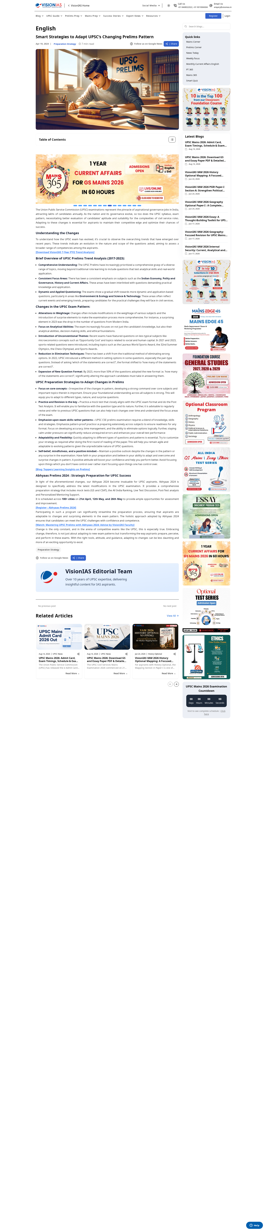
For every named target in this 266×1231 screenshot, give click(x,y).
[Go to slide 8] (110, 205)
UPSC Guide (53, 15)
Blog (38, 15)
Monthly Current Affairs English (202, 63)
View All (171, 615)
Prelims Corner (194, 47)
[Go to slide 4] (90, 205)
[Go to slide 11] (124, 205)
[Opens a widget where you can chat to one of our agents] (254, 1225)
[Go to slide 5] (95, 205)
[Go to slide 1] (75, 205)
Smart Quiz (192, 80)
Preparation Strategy (48, 549)
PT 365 (189, 69)
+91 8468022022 (185, 7)
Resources (152, 15)
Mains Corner (193, 41)
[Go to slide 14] (139, 205)
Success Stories (112, 15)
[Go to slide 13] (134, 205)
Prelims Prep (72, 15)
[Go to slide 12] (129, 205)
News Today (192, 52)
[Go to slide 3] (85, 205)
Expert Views (133, 15)
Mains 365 (191, 75)
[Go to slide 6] (100, 205)
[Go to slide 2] (80, 205)
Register (213, 15)
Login (227, 15)
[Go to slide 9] (115, 205)
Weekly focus (193, 58)
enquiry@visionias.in (223, 7)
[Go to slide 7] (105, 205)
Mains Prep (91, 15)
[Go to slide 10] (120, 205)
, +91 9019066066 (200, 7)
